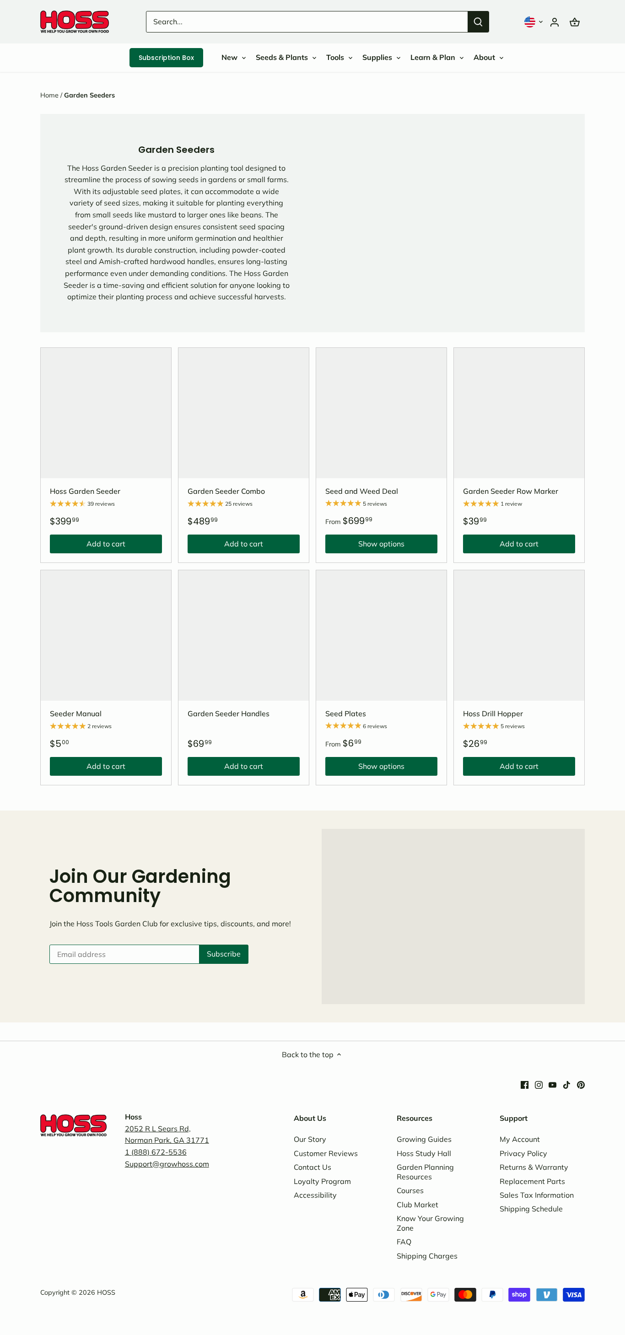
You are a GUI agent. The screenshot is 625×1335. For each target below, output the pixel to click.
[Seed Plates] (381, 635)
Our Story (310, 1139)
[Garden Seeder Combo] (243, 413)
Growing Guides (424, 1139)
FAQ (404, 1241)
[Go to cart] (574, 21)
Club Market (417, 1204)
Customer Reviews (326, 1153)
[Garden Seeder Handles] (243, 635)
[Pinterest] (581, 1084)
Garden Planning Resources (425, 1171)
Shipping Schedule (531, 1208)
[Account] (554, 21)
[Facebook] (524, 1084)
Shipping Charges (427, 1255)
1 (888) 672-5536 (156, 1152)
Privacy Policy (523, 1153)
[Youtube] (552, 1084)
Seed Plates (345, 713)
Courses (410, 1190)
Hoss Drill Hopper (493, 713)
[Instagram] (539, 1084)
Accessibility (315, 1195)
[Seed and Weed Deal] (381, 413)
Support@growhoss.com (167, 1163)
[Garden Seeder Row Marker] (519, 413)
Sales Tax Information (537, 1195)
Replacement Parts (532, 1181)
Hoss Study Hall (424, 1153)
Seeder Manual (76, 713)
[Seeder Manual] (106, 635)
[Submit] (478, 21)
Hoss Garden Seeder (85, 491)
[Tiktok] (567, 1084)
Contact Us (312, 1167)
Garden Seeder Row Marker (510, 491)
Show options (364, 546)
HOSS (106, 1292)
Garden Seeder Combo (226, 491)
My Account (520, 1139)
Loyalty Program (322, 1181)
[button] (534, 21)
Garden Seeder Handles (228, 713)
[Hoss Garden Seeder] (106, 413)
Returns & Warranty (534, 1167)
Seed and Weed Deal (361, 491)
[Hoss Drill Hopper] (519, 635)
